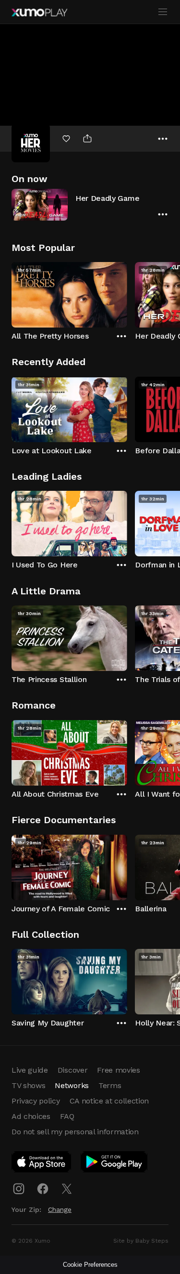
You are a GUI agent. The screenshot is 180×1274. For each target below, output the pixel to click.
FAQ (67, 1116)
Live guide (30, 1070)
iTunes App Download (41, 1163)
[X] (67, 1189)
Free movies (118, 1070)
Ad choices (31, 1116)
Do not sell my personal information (75, 1131)
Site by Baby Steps (140, 1240)
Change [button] (60, 1209)
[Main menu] (162, 12)
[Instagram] (19, 1189)
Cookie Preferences (90, 1264)
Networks (71, 1085)
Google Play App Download (114, 1163)
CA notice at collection (109, 1100)
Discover (72, 1070)
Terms (109, 1085)
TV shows (28, 1085)
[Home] (39, 12)
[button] (90, 204)
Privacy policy (36, 1100)
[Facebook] (43, 1189)
